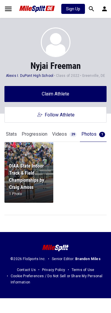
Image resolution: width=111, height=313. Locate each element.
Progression (34, 134)
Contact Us (26, 270)
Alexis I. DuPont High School (30, 76)
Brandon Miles (88, 259)
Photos (92, 134)
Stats (11, 134)
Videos (63, 134)
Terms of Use (83, 270)
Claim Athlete (55, 94)
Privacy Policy (53, 270)
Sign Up (73, 9)
